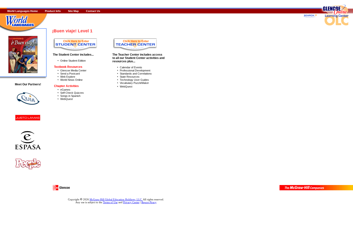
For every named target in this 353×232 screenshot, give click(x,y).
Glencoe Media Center (73, 70)
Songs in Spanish (70, 95)
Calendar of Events (131, 67)
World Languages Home (22, 11)
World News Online (71, 79)
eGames (65, 89)
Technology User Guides (134, 79)
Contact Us (93, 11)
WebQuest (66, 99)
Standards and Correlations (136, 73)
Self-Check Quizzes (72, 92)
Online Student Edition (73, 60)
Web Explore (67, 76)
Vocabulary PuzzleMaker (134, 82)
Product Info (53, 11)
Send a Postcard (70, 73)
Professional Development (135, 70)
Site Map (73, 11)
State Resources (130, 76)
